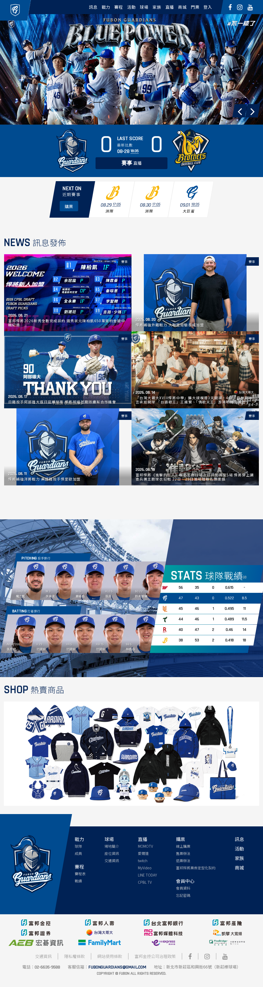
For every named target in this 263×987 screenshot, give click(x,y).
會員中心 (185, 881)
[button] (239, 110)
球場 (109, 839)
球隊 (78, 846)
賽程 (79, 866)
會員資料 (183, 888)
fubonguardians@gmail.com (117, 967)
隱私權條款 (74, 956)
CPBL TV (145, 882)
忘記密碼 (183, 895)
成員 (78, 853)
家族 (239, 858)
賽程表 (80, 873)
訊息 (239, 839)
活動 (239, 848)
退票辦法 (183, 860)
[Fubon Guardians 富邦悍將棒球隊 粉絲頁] (230, 6)
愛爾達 (143, 853)
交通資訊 (112, 860)
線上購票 (183, 846)
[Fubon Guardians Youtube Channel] (250, 6)
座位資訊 (112, 853)
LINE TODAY (147, 875)
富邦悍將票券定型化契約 (195, 867)
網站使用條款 (109, 956)
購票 (180, 839)
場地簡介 (112, 846)
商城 (239, 867)
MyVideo (145, 867)
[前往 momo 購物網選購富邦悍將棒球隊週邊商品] (131, 753)
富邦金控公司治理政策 (155, 956)
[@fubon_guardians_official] (239, 6)
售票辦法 (183, 853)
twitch (142, 860)
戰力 (79, 839)
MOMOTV (145, 846)
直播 (131, 163)
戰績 (78, 880)
